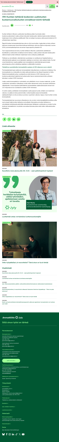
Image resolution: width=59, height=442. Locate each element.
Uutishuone (10, 10)
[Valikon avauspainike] (57, 6)
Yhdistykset (5, 398)
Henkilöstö (5, 386)
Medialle (4, 403)
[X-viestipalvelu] (19, 434)
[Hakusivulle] (47, 6)
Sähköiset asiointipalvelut (10, 376)
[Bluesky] (3, 434)
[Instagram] (9, 434)
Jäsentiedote (10, 14)
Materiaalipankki (7, 417)
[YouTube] (23, 434)
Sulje (57, 2)
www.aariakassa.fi (6, 373)
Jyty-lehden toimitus (8, 406)
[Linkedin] (14, 119)
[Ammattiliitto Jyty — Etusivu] (8, 6)
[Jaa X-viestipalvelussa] (9, 119)
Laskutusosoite (6, 410)
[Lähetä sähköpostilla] (18, 119)
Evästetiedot (6, 424)
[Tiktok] (16, 434)
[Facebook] (6, 434)
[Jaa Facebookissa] (4, 119)
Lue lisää (29, 2)
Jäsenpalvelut (6, 334)
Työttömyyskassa (7, 365)
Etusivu (4, 10)
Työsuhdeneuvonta (7, 349)
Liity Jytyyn (10, 360)
